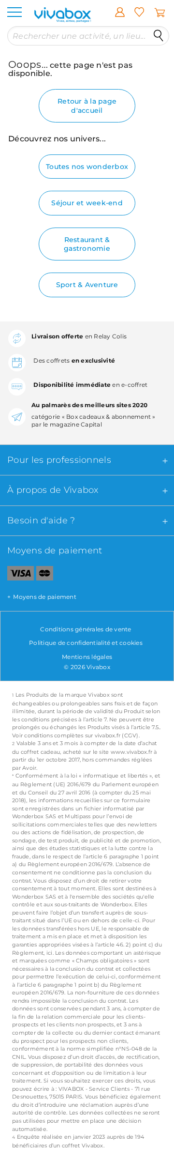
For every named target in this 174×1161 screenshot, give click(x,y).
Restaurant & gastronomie (87, 244)
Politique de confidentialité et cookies (86, 642)
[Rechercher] (158, 36)
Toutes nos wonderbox (87, 166)
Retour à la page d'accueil (87, 105)
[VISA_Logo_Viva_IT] (17, 575)
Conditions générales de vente (85, 629)
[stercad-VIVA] (44, 575)
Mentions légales (87, 656)
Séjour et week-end (87, 203)
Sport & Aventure (87, 284)
